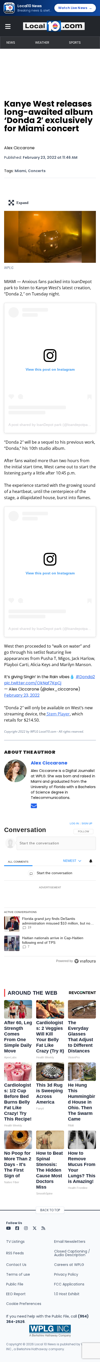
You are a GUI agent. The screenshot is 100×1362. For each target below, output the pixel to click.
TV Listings (15, 1241)
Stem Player (58, 714)
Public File (14, 1284)
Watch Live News (75, 7)
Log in (74, 823)
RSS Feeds (15, 1253)
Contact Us (16, 1264)
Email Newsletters (69, 1241)
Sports (75, 42)
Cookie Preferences (23, 1303)
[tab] (18, 861)
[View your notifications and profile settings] (91, 861)
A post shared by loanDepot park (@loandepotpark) (50, 425)
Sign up (87, 823)
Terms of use (18, 1274)
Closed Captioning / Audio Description (72, 1253)
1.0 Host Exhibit (66, 1294)
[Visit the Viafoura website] (85, 961)
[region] (50, 893)
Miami (20, 170)
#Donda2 (85, 677)
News (10, 42)
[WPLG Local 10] (54, 26)
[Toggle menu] (8, 26)
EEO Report (16, 1294)
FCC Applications (69, 1284)
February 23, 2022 (21, 695)
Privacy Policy (66, 1274)
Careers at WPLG (69, 1264)
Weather (42, 42)
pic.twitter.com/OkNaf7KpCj (32, 683)
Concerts (37, 170)
